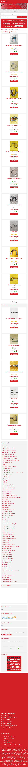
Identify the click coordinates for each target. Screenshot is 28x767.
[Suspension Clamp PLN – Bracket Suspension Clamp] (14, 370)
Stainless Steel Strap (6, 548)
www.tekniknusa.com (13, 729)
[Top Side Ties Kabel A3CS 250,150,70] (14, 317)
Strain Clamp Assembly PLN (8, 550)
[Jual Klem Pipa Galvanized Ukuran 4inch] (14, 43)
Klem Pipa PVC (5, 507)
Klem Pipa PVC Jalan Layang (8, 509)
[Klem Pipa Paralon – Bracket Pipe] (14, 176)
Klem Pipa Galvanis (6, 501)
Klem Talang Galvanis (7, 511)
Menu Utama (4, 1)
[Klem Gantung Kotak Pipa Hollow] (14, 423)
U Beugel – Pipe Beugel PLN (8, 575)
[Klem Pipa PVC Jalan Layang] (14, 283)
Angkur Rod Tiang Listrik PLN (9, 450)
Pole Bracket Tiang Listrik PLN (9, 538)
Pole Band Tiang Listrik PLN (8, 534)
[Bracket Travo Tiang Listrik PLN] (14, 123)
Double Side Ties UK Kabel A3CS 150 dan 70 (12, 472)
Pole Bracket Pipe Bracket (8, 536)
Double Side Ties (6, 470)
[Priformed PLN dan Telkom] (14, 343)
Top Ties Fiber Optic (6, 567)
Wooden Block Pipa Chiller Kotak (9, 581)
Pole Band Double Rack (7, 530)
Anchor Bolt (5, 446)
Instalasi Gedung (6, 476)
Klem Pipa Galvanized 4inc (8, 503)
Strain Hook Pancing (7, 554)
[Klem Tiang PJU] (14, 230)
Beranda (3, 29)
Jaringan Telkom (6, 480)
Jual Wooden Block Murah (8, 487)
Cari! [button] (22, 17)
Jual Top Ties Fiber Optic (8, 742)
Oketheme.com (19, 765)
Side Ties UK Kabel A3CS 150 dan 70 (10, 546)
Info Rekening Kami (7, 634)
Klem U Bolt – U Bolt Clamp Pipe (9, 524)
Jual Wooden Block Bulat (8, 485)
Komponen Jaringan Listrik (8, 526)
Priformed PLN (5, 542)
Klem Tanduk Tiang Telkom (8, 513)
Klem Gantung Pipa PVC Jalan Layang (10, 495)
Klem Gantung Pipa (6, 493)
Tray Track (4, 573)
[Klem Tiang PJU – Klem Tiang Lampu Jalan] (14, 70)
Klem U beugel (5, 521)
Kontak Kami (19, 26)
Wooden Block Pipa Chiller (8, 579)
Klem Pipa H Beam (6, 505)
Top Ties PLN (5, 569)
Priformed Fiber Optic (7, 540)
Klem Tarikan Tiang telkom (8, 515)
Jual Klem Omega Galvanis (9, 736)
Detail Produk (14, 54)
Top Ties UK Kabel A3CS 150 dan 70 (10, 571)
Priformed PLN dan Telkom (8, 544)
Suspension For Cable (7, 560)
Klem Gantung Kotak (7, 491)
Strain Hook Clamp (6, 552)
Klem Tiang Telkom (6, 519)
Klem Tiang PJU (5, 517)
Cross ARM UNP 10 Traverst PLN (9, 466)
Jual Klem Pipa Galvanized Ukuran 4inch (12, 744)
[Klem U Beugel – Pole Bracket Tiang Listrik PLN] (14, 256)
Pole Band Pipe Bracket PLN (8, 532)
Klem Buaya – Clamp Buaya (8, 489)
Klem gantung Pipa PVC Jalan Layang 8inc (11, 497)
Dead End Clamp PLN (7, 468)
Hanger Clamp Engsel (7, 474)
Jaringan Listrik (5, 478)
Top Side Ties (5, 564)
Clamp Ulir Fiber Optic (7, 462)
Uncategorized (5, 577)
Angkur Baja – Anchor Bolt (8, 448)
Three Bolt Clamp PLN (7, 562)
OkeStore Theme (9, 765)
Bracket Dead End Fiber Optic (9, 452)
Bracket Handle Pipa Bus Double (9, 456)
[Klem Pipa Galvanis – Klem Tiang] (14, 203)
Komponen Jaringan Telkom (8, 528)
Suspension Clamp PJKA (7, 556)
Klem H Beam (5, 499)
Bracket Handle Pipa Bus (8, 454)
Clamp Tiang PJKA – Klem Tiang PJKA (10, 460)
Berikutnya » (15, 302)
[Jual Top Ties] (14, 397)
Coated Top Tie (5, 464)
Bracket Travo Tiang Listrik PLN (9, 458)
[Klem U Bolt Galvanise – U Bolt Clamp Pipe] (14, 97)
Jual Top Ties (5, 483)
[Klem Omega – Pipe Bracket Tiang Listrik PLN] (14, 150)
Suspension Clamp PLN (7, 558)
